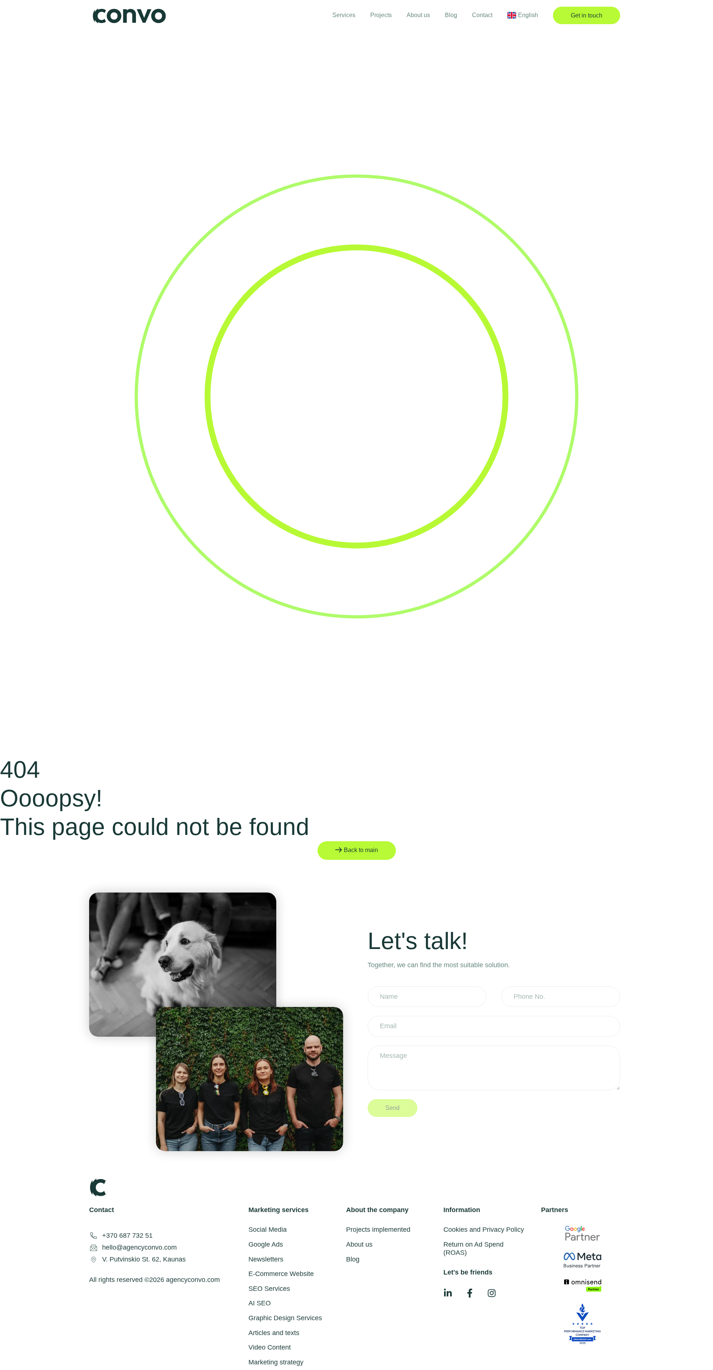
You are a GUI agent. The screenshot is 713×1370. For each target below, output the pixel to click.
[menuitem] (523, 15)
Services (343, 15)
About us (418, 15)
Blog (451, 15)
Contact (482, 15)
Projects (381, 15)
